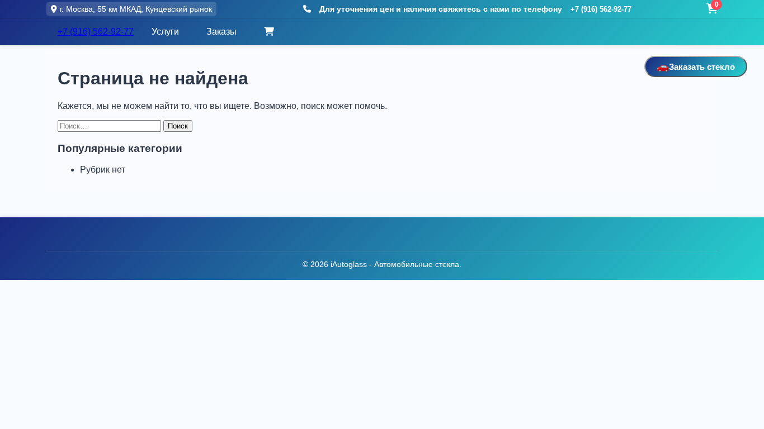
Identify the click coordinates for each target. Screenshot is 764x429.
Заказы (221, 31)
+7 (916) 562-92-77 (600, 9)
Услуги (165, 31)
